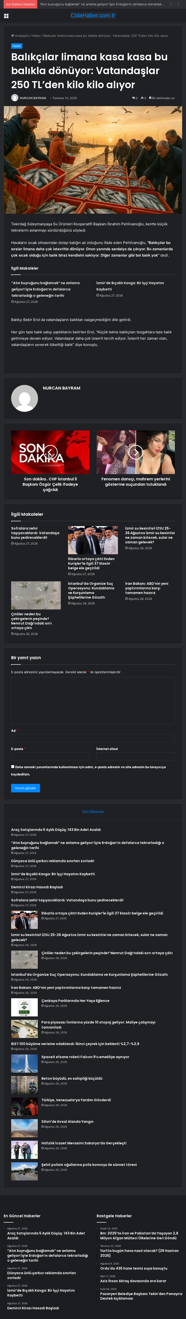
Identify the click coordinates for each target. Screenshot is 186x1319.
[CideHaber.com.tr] (93, 15)
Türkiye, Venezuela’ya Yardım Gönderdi (76, 1100)
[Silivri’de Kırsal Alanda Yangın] (24, 1128)
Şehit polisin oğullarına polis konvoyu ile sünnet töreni (89, 1164)
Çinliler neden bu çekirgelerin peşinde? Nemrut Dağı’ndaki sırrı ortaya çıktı (31, 621)
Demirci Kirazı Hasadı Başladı (37, 887)
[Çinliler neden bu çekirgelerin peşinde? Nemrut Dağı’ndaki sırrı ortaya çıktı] (36, 595)
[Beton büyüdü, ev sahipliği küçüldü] (24, 1085)
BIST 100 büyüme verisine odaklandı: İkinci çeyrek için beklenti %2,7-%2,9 (75, 1043)
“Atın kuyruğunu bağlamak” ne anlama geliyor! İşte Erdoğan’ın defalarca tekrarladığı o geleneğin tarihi (45, 289)
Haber (36, 36)
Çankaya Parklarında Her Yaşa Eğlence (75, 1000)
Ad (14, 731)
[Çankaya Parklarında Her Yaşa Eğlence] (24, 1007)
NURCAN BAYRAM (33, 98)
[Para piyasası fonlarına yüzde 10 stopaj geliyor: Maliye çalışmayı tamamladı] (24, 1029)
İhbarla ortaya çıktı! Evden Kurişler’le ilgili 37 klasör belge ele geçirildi (91, 563)
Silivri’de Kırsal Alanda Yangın (67, 1121)
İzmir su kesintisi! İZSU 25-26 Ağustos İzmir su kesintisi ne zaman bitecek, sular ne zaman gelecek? (150, 535)
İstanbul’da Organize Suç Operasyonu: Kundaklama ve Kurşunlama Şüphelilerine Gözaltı (91, 590)
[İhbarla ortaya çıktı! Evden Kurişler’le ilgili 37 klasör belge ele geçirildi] (93, 540)
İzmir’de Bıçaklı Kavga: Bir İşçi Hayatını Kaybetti (53, 874)
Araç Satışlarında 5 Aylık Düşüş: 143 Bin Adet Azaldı (56, 829)
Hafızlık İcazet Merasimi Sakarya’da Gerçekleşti (83, 1143)
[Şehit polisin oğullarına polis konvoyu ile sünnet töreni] (24, 1171)
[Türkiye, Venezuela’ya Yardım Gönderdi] (24, 1107)
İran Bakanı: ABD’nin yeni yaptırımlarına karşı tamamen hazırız (146, 588)
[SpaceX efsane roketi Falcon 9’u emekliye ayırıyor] (24, 1063)
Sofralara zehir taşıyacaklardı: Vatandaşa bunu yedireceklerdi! (35, 533)
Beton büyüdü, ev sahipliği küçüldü (71, 1078)
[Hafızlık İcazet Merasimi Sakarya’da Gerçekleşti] (24, 1150)
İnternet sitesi (107, 749)
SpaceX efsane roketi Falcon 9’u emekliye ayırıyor (85, 1056)
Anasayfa (21, 36)
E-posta (18, 749)
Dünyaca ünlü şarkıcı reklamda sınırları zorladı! (52, 861)
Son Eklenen (93, 811)
